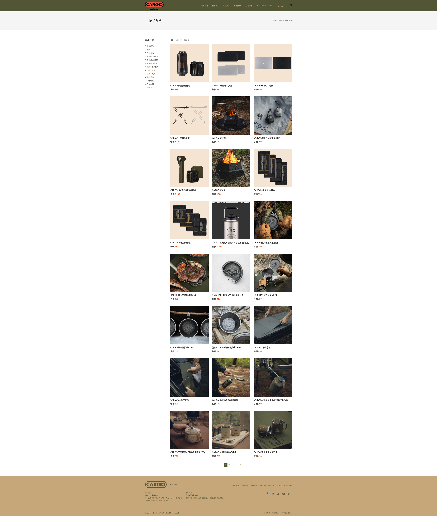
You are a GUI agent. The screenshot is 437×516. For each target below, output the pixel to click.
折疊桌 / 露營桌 (153, 60)
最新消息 (235, 485)
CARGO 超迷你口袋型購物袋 (267, 138)
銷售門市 (262, 485)
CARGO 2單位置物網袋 (180, 242)
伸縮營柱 (150, 81)
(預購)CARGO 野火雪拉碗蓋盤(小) (227, 295)
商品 (280, 20)
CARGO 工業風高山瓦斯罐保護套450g (271, 400)
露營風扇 (150, 77)
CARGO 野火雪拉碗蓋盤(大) (183, 295)
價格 (178, 40)
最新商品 (150, 46)
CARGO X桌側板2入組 (222, 85)
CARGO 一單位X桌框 (180, 138)
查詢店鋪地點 (192, 495)
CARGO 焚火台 (219, 190)
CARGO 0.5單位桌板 (179, 400)
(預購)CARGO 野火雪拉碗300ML (227, 347)
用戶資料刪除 (287, 513)
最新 (172, 40)
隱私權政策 (276, 513)
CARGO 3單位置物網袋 (264, 190)
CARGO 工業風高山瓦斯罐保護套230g (187, 452)
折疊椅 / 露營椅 (153, 56)
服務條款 (267, 513)
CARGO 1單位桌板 (262, 347)
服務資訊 (253, 485)
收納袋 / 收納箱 (153, 63)
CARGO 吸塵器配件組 (180, 85)
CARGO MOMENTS (284, 485)
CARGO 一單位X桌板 (263, 85)
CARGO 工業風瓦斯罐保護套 (225, 400)
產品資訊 (244, 485)
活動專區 (150, 88)
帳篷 (148, 49)
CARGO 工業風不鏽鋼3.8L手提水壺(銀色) (230, 242)
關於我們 (271, 485)
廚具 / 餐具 (151, 74)
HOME (275, 20)
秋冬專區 (150, 84)
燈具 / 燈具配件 (153, 67)
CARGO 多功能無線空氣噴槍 (183, 190)
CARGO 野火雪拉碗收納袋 (266, 242)
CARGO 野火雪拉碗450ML (182, 347)
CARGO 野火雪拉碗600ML (266, 295)
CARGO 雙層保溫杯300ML (266, 452)
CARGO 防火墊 (219, 138)
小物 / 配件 (288, 20)
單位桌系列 (151, 53)
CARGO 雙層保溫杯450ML (224, 452)
